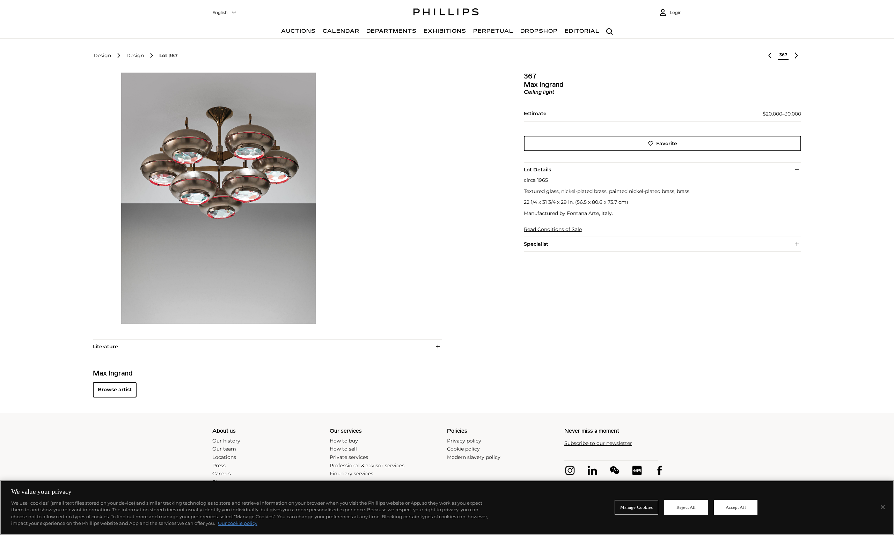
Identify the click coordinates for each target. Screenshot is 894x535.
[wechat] (614, 470)
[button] (216, 198)
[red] (637, 470)
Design (102, 56)
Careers (221, 473)
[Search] (609, 31)
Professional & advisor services (367, 465)
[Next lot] (796, 55)
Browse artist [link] (115, 389)
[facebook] (659, 470)
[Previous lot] (770, 55)
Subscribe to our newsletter (598, 443)
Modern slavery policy (473, 457)
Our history (226, 441)
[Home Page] (446, 12)
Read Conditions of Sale (553, 229)
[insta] (570, 470)
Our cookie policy (237, 523)
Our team (224, 449)
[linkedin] (592, 470)
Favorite (666, 143)
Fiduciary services (351, 473)
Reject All (686, 507)
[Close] (883, 507)
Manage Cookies (636, 507)
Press (219, 465)
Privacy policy (464, 441)
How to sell (343, 449)
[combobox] (224, 13)
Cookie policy (463, 449)
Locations (224, 457)
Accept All (736, 507)
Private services (349, 457)
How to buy (344, 441)
